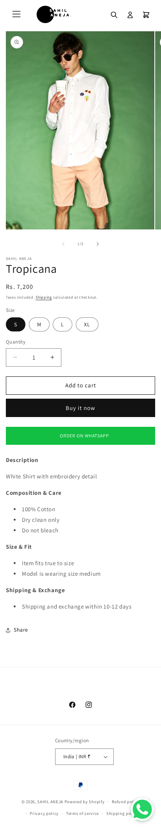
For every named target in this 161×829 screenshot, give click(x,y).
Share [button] (21, 629)
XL (87, 324)
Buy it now (80, 408)
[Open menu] (16, 14)
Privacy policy (44, 813)
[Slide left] (63, 243)
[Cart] (146, 15)
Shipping (44, 297)
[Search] (114, 15)
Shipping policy (122, 813)
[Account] (130, 15)
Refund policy (126, 801)
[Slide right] (97, 243)
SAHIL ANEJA (50, 801)
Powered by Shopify (84, 801)
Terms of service (82, 813)
